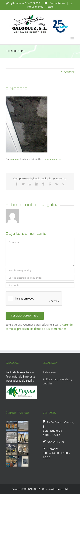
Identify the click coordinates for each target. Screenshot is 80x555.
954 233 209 (32, 3)
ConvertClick (61, 489)
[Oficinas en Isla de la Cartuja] (23, 449)
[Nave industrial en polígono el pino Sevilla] (11, 438)
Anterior (69, 72)
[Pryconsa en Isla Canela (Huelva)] (23, 426)
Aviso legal (49, 372)
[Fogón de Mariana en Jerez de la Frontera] (11, 461)
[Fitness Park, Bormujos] (11, 449)
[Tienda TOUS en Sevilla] (11, 426)
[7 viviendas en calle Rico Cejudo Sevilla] (23, 438)
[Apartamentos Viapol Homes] (23, 461)
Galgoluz (14, 158)
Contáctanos (57, 3)
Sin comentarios (53, 158)
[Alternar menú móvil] (72, 39)
